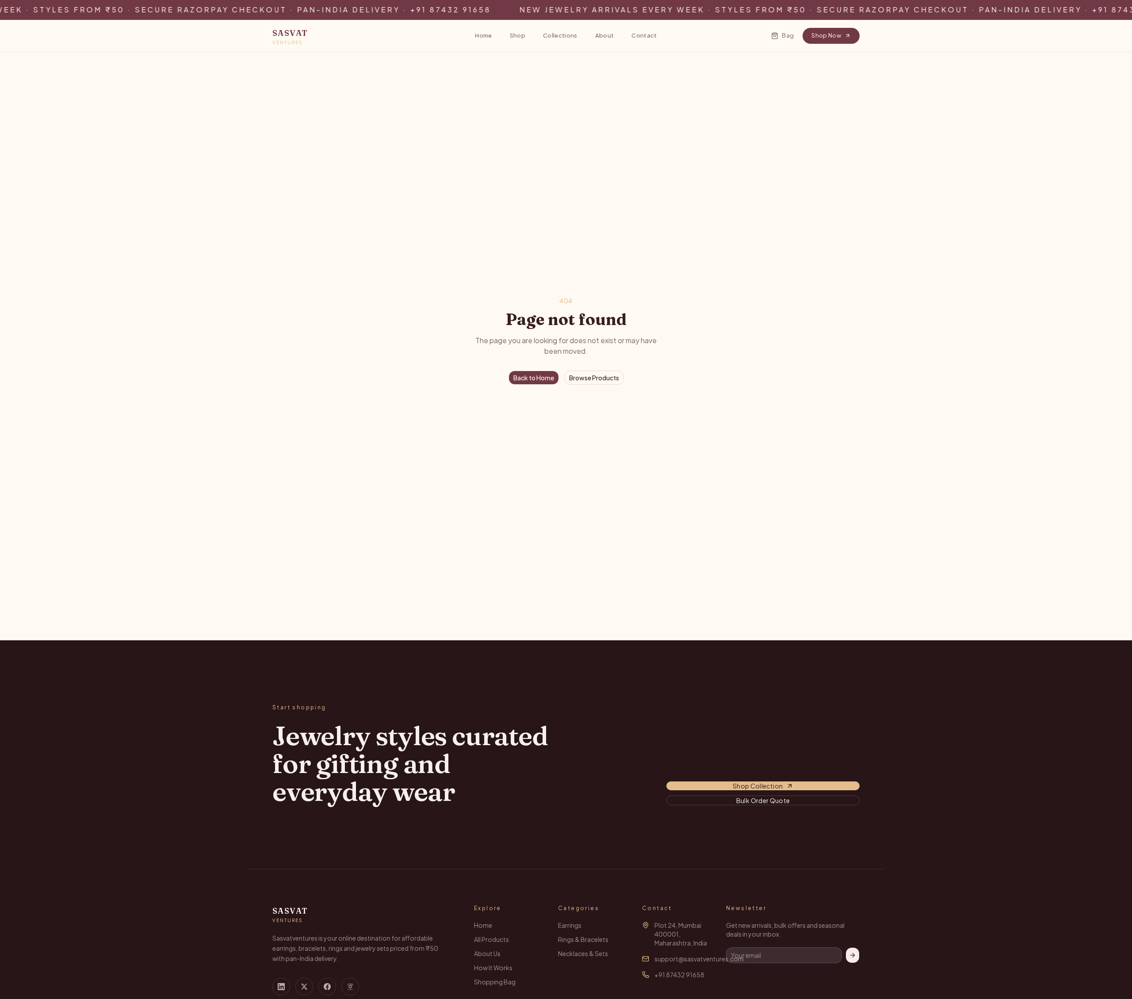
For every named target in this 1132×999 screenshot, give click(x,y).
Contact (644, 35)
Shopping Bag (495, 982)
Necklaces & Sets (583, 953)
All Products (491, 939)
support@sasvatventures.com (699, 959)
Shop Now (826, 35)
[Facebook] (327, 986)
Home (483, 35)
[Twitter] (304, 986)
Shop (517, 35)
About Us (487, 953)
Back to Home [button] (533, 378)
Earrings (569, 925)
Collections (560, 35)
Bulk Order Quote (763, 800)
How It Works (493, 968)
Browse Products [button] (594, 378)
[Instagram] (350, 986)
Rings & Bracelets (583, 939)
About (604, 35)
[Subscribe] (852, 955)
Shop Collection (758, 786)
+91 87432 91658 (679, 975)
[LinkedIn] (281, 986)
